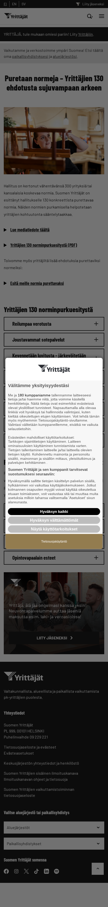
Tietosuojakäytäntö (54, 541)
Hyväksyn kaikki (54, 511)
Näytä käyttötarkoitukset (54, 529)
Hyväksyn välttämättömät (54, 520)
